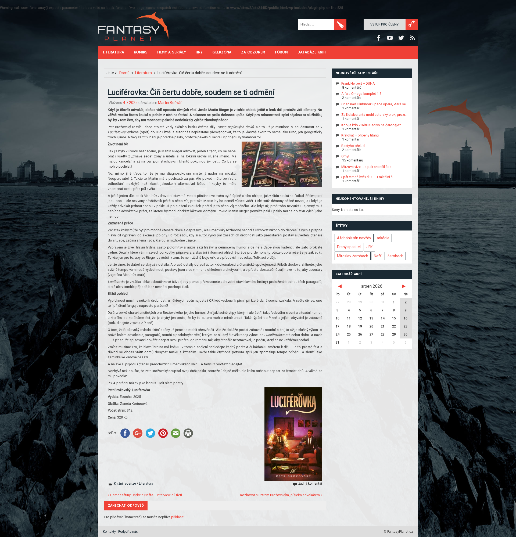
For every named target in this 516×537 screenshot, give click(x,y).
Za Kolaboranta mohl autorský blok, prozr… (374, 115)
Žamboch (395, 256)
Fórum (281, 52)
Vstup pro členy (384, 24)
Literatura (113, 52)
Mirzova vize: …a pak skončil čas (366, 166)
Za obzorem (253, 52)
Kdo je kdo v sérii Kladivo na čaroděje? (371, 125)
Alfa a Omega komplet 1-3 (361, 94)
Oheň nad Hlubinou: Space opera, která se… (374, 104)
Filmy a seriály (171, 52)
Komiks (141, 52)
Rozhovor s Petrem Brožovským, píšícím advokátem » (281, 495)
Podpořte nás (128, 532)
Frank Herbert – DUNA (358, 83)
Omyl (345, 156)
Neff (378, 256)
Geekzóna (221, 52)
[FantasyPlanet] (133, 45)
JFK (369, 247)
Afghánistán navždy (354, 238)
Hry (199, 52)
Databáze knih (312, 52)
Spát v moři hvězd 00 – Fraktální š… (368, 177)
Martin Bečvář (170, 102)
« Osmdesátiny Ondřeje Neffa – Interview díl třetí (145, 495)
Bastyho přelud (353, 146)
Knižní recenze (125, 483)
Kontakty (109, 532)
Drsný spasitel (349, 247)
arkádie (383, 238)
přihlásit (177, 517)
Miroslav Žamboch (352, 256)
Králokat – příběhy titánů (360, 135)
